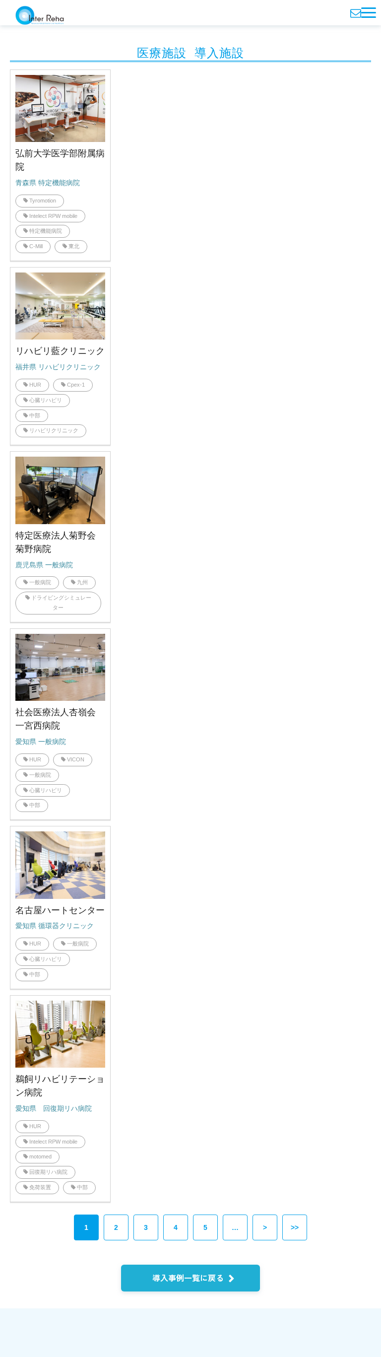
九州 (82, 582)
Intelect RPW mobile (53, 216)
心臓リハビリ (45, 400)
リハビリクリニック (53, 430)
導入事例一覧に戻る (188, 1278)
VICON (75, 759)
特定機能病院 (45, 231)
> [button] (265, 1227)
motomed (40, 1156)
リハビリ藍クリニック (60, 351)
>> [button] (295, 1227)
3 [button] (146, 1227)
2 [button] (116, 1227)
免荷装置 (40, 1187)
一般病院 (40, 582)
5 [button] (205, 1227)
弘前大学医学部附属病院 (60, 160)
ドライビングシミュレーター (61, 603)
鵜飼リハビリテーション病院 (60, 1085)
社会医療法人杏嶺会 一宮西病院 (60, 719)
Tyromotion (42, 201)
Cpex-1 (76, 385)
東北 (73, 246)
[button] (368, 12)
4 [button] (176, 1227)
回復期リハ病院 (48, 1172)
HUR (35, 385)
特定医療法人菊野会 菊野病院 (60, 542)
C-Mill (36, 246)
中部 (34, 415)
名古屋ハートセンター (60, 910)
